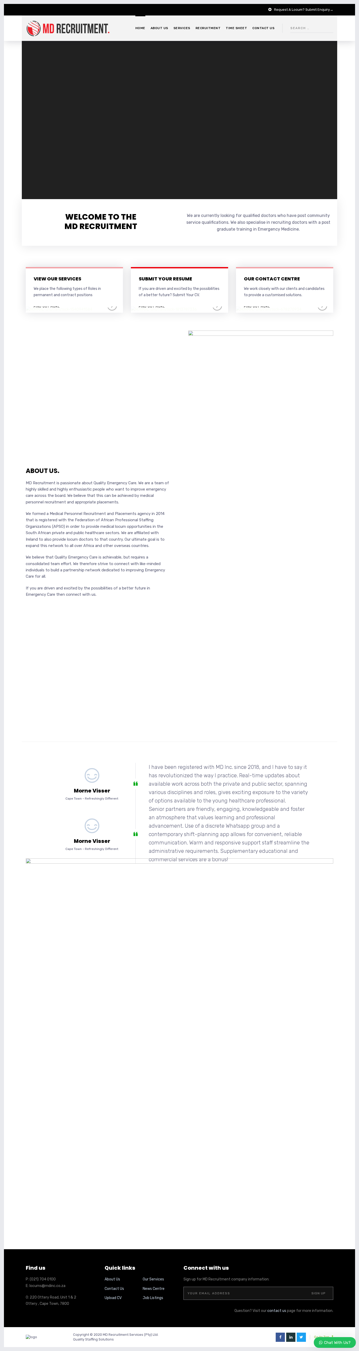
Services (181, 28)
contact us (276, 1311)
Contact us (263, 28)
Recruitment (208, 28)
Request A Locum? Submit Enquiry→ (303, 10)
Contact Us (114, 1288)
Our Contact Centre (272, 278)
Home (140, 28)
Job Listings (153, 1298)
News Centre (154, 1288)
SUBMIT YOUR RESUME (165, 278)
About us (159, 28)
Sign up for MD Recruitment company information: (226, 1279)
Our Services (153, 1279)
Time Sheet (236, 28)
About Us (112, 1279)
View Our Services (57, 278)
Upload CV (113, 1298)
